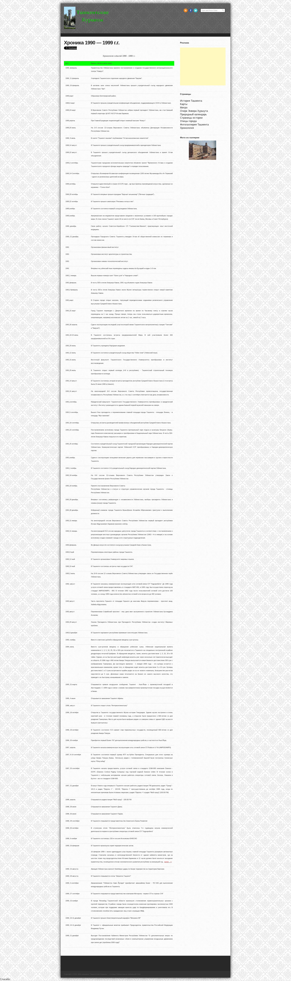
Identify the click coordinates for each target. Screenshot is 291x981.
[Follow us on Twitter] (196, 10)
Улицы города (188, 121)
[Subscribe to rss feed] (186, 10)
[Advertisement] (203, 66)
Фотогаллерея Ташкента (194, 124)
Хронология (187, 127)
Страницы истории (191, 117)
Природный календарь (193, 114)
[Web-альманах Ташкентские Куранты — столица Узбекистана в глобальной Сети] (87, 28)
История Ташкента (191, 100)
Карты (183, 104)
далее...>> (168, 862)
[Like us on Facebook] (191, 10)
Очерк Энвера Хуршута (194, 111)
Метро (183, 107)
